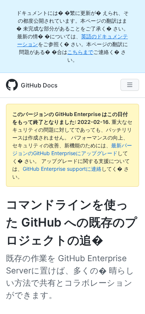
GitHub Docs (39, 85)
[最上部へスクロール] (128, 297)
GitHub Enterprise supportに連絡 (62, 169)
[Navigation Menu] (129, 85)
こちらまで (80, 52)
